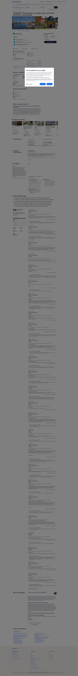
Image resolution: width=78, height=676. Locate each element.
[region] (39, 77)
